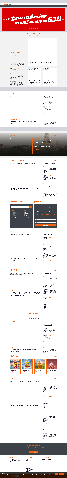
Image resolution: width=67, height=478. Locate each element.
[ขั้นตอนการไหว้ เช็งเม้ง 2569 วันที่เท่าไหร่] (13, 69)
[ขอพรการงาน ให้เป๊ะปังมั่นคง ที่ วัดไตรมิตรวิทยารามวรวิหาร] (25, 107)
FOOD (12, 290)
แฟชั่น (50, 297)
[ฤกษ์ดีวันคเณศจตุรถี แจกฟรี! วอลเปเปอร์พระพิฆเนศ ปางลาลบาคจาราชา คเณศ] (45, 169)
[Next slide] (63, 19)
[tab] (29, 29)
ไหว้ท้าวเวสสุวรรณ (29, 467)
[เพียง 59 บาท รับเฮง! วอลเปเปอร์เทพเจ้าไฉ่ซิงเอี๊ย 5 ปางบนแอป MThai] (45, 186)
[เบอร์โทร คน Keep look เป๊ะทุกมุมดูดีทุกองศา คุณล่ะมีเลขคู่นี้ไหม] (45, 262)
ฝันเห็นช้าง (25, 214)
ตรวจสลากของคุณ (45, 225)
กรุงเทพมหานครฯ (14, 119)
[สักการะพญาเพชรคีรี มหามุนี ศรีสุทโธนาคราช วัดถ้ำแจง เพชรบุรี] (45, 122)
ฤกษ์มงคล (50, 237)
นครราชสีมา (18, 55)
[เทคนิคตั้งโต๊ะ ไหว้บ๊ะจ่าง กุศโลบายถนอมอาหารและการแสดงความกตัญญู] (45, 292)
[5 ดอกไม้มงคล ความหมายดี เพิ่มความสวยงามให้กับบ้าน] (45, 278)
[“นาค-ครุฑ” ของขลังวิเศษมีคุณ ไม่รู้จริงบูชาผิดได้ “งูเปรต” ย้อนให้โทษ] (25, 335)
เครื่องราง (50, 328)
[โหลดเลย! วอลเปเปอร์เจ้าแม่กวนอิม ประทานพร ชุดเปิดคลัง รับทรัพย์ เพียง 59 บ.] (45, 178)
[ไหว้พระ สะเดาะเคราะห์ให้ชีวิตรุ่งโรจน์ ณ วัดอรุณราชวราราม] (21, 146)
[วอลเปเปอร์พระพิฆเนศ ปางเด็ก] (52, 364)
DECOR (50, 276)
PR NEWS (18, 73)
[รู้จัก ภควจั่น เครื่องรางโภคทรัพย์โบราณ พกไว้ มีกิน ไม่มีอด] (45, 330)
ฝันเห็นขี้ (14, 215)
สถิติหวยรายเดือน (29, 462)
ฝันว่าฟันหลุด (26, 216)
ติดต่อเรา (11, 461)
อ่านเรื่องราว (37, 149)
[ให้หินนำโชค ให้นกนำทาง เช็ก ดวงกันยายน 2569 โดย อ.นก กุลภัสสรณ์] (25, 244)
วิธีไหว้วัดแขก (28, 468)
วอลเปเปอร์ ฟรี (28, 470)
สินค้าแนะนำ (51, 4)
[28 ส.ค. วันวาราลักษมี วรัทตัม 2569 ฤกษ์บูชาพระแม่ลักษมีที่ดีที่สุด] (45, 239)
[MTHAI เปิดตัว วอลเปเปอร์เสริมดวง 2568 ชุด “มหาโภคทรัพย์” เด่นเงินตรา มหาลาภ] (25, 174)
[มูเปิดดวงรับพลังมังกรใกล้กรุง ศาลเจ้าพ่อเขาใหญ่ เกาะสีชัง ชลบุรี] (45, 108)
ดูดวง (18, 81)
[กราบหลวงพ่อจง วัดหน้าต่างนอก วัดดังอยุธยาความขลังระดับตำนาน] (45, 115)
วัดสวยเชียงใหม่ (28, 460)
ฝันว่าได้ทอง (15, 217)
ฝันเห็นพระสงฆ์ (26, 213)
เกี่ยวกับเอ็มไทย (12, 462)
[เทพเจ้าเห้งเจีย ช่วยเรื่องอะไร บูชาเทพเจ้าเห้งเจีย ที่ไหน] (13, 63)
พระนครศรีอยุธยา (51, 100)
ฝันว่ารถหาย (15, 216)
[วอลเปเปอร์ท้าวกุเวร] (27, 364)
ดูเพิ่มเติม (55, 93)
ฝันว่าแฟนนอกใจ (26, 217)
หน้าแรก (6, 6)
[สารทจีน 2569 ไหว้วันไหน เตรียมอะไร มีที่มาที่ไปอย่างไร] (50, 72)
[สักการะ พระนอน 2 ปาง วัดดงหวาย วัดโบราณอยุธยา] (45, 101)
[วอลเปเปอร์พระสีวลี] (15, 364)
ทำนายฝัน (11, 6)
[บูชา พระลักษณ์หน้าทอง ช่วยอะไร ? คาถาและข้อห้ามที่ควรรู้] (45, 343)
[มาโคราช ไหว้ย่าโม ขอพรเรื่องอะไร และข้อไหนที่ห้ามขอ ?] (13, 56)
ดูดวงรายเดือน (13, 256)
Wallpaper (13, 186)
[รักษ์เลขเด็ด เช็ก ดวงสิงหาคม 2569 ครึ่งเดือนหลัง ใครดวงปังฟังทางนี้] (45, 255)
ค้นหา (30, 207)
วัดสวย (36, 6)
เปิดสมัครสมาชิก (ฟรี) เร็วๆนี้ (33, 452)
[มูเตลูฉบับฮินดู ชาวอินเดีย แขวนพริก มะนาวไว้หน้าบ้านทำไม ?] (45, 337)
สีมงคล (27, 471)
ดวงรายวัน (28, 463)
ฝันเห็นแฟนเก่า (26, 212)
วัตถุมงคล (12, 347)
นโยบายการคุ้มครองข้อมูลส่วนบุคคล (15, 460)
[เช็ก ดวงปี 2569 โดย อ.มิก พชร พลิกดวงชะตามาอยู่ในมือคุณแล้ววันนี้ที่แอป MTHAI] (13, 76)
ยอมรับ (57, 474)
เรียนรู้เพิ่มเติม (61, 474)
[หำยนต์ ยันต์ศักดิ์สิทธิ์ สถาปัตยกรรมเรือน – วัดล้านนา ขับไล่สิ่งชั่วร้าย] (45, 350)
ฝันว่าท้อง (14, 214)
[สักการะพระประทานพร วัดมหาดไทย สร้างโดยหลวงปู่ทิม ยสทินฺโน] (34, 72)
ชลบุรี (50, 106)
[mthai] (7, 4)
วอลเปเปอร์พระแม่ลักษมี (30, 469)
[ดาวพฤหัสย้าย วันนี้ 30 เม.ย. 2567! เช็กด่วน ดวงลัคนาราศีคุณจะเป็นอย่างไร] (13, 83)
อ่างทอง (30, 78)
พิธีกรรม (18, 68)
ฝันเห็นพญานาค (15, 213)
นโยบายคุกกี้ (12, 459)
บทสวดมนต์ (40, 6)
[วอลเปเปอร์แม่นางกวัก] (40, 364)
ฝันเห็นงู (14, 212)
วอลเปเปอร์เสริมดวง (30, 6)
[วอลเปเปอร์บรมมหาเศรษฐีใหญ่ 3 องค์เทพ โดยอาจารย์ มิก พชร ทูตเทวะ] (45, 194)
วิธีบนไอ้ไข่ (28, 466)
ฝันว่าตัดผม (25, 215)
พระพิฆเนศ (30, 60)
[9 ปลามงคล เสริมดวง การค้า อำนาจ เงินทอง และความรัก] (45, 284)
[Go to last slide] (4, 19)
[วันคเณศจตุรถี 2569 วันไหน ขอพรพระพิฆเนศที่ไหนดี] (33, 30)
